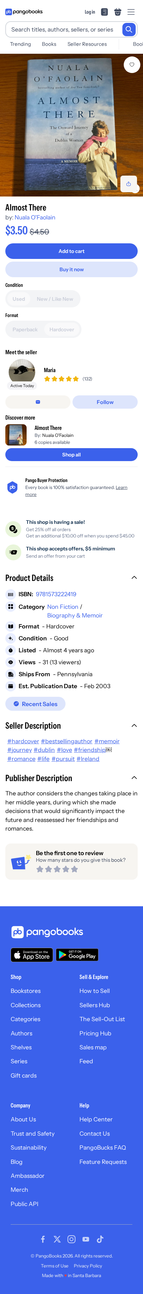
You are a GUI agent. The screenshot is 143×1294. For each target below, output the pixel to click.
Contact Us (94, 1133)
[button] (71, 579)
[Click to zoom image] (71, 125)
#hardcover (23, 741)
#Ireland (87, 758)
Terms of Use (55, 1265)
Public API (24, 1203)
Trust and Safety (33, 1133)
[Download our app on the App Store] (32, 955)
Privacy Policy (88, 1265)
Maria (50, 369)
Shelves (21, 1047)
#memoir (107, 741)
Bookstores (26, 990)
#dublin (44, 749)
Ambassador (28, 1175)
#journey (19, 749)
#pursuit (63, 758)
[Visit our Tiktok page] (100, 1239)
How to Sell (94, 990)
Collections (26, 1005)
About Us (23, 1119)
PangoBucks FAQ (102, 1147)
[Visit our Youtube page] (86, 1239)
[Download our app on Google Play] (77, 954)
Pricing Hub (95, 1033)
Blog (17, 1161)
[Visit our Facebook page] (43, 1239)
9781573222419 (56, 594)
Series (19, 1061)
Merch (19, 1189)
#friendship (90, 749)
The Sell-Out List (102, 1018)
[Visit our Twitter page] (57, 1239)
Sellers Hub (94, 1005)
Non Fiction (62, 606)
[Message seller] (38, 402)
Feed (86, 1061)
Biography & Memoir (75, 615)
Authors (21, 1033)
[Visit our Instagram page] (71, 1239)
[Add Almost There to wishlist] (132, 64)
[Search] (129, 29)
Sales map (93, 1047)
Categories (25, 1018)
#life (43, 758)
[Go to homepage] (24, 12)
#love (64, 749)
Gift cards (24, 1075)
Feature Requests (103, 1161)
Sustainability (29, 1147)
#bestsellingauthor (66, 741)
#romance (21, 758)
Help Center (96, 1119)
